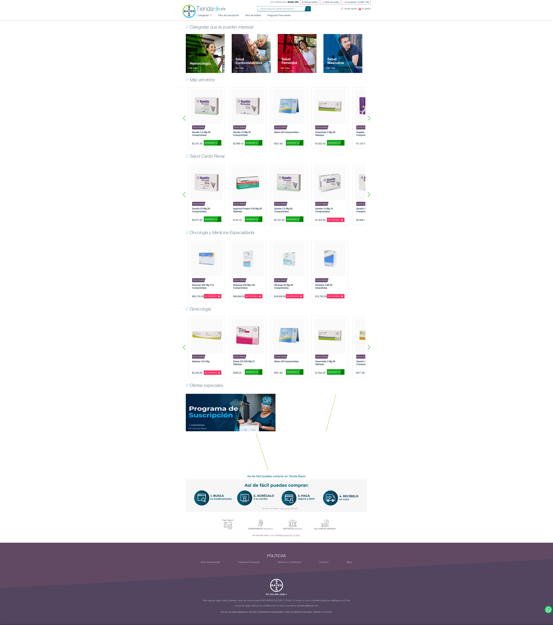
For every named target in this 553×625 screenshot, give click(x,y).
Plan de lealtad (253, 15)
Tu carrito (366, 8)
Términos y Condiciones (289, 562)
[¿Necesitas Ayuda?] (548, 609)
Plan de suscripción (228, 15)
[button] (369, 118)
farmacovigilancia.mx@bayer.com (329, 600)
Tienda (205, 8)
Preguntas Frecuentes (278, 15)
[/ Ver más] (205, 53)
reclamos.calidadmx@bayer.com (302, 605)
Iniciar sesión (350, 8)
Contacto (323, 562)
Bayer (349, 562)
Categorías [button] (203, 15)
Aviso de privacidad (210, 562)
